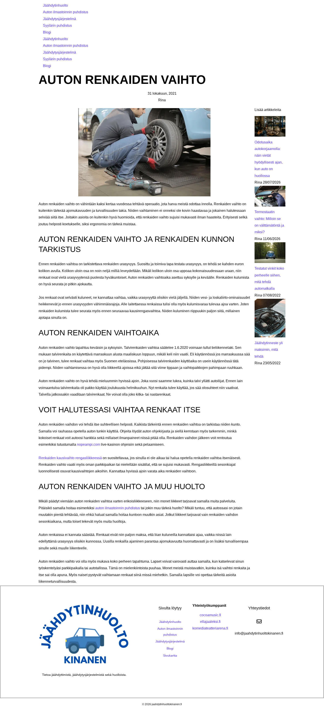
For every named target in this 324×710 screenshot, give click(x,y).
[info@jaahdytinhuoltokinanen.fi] (259, 621)
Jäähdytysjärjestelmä (59, 19)
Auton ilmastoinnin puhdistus (65, 12)
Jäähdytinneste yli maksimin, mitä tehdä (269, 349)
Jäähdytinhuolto (55, 5)
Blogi (47, 32)
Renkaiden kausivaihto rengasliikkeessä (70, 458)
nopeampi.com (88, 444)
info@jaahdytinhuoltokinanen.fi (259, 633)
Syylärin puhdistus (57, 25)
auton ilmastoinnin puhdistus (117, 508)
